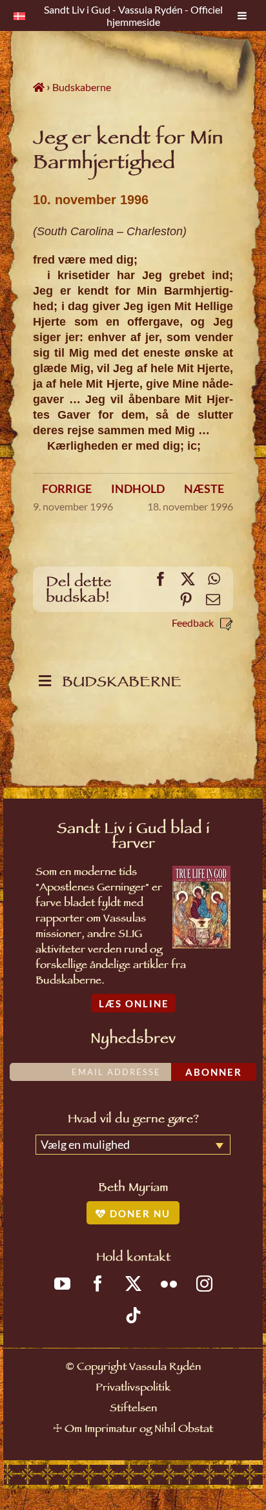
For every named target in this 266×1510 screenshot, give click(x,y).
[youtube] (62, 1283)
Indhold (138, 488)
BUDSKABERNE (117, 684)
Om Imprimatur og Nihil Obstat (139, 1430)
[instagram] (204, 1283)
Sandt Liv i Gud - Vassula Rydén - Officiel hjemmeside (133, 15)
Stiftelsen (133, 1409)
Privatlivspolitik (133, 1389)
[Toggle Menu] (242, 15)
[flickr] (169, 1283)
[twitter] (133, 1283)
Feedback (193, 622)
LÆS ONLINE (134, 1003)
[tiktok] (133, 1315)
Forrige (67, 488)
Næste (204, 488)
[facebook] (98, 1283)
